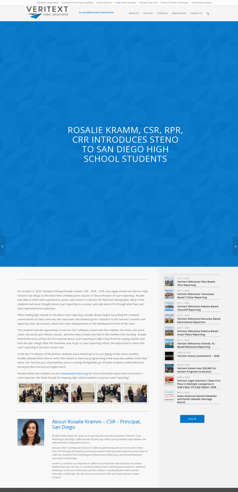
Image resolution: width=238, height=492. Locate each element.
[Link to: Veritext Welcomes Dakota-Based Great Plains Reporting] (169, 331)
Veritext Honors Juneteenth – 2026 (198, 356)
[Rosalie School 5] (135, 393)
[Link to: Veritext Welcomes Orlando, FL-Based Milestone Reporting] (169, 343)
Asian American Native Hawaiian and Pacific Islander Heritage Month (197, 399)
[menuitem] (47, 2)
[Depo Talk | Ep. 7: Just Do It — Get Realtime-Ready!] (2, 246)
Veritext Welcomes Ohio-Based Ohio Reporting (196, 283)
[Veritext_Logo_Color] (47, 14)
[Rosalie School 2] (83, 393)
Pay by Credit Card (148, 2)
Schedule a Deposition (47, 2)
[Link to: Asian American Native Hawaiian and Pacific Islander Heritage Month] (169, 396)
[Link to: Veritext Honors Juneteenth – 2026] (169, 356)
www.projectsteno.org (74, 373)
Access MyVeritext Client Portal (96, 12)
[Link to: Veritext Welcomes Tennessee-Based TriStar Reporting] (169, 294)
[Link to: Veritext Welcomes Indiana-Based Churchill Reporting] (169, 306)
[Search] (208, 13)
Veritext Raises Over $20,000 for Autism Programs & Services (196, 370)
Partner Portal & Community (174, 2)
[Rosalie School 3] (57, 393)
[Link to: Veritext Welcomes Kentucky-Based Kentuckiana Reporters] (169, 319)
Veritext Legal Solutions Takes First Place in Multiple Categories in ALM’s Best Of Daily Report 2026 (199, 384)
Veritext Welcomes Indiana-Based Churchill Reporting (197, 308)
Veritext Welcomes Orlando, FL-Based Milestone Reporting (196, 345)
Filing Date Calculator (125, 2)
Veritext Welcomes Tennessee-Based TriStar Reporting (196, 295)
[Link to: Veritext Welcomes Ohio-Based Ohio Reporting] (169, 282)
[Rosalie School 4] (30, 393)
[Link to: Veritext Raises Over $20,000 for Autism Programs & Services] (169, 368)
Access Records (104, 2)
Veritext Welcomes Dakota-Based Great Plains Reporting (197, 332)
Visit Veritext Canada (202, 2)
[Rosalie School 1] (109, 393)
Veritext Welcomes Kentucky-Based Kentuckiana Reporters (198, 320)
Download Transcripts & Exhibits (77, 2)
